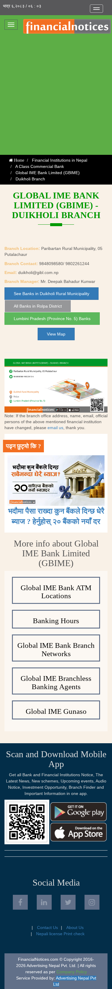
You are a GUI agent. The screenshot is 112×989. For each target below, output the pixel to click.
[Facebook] (20, 902)
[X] (68, 902)
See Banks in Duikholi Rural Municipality (51, 293)
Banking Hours (56, 621)
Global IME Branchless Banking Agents (56, 682)
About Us (75, 927)
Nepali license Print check (60, 933)
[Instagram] (92, 902)
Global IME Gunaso (56, 711)
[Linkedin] (44, 902)
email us (55, 427)
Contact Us (47, 927)
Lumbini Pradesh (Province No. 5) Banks (52, 318)
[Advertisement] (56, 96)
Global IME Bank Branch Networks (56, 649)
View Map (56, 334)
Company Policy (71, 971)
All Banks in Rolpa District (38, 306)
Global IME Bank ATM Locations (56, 592)
